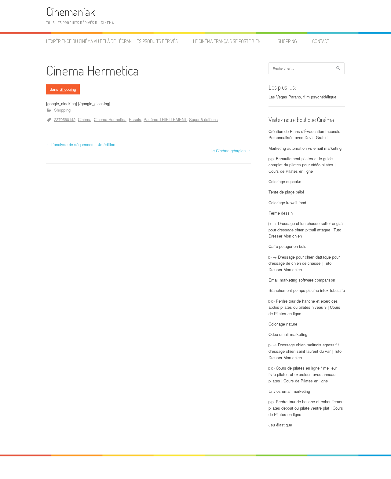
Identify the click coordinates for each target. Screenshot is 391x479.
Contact (320, 41)
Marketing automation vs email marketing (305, 148)
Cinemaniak (70, 11)
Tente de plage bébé (286, 192)
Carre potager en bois (287, 246)
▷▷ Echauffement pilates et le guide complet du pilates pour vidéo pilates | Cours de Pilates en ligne (302, 165)
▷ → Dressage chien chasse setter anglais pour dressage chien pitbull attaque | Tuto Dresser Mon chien (307, 229)
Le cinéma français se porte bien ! (227, 41)
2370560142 (64, 119)
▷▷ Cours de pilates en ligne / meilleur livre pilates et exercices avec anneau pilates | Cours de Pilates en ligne (303, 374)
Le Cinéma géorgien (230, 150)
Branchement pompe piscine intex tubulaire (307, 290)
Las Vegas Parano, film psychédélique (302, 97)
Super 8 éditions (203, 119)
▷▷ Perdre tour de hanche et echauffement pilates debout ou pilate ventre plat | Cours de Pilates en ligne (307, 408)
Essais (135, 119)
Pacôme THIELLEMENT (165, 119)
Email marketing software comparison (302, 280)
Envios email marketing (289, 391)
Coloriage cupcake (285, 181)
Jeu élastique (280, 425)
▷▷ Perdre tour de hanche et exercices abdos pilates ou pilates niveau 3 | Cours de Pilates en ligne (304, 307)
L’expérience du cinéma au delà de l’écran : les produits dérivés (112, 41)
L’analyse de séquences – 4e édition (80, 144)
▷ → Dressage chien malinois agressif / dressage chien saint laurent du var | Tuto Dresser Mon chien (305, 351)
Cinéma (84, 119)
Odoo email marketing (288, 334)
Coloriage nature (283, 324)
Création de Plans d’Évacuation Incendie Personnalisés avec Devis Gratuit (304, 134)
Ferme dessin (281, 213)
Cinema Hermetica (110, 119)
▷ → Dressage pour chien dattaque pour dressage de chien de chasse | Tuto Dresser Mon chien (304, 263)
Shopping (287, 41)
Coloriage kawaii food (287, 202)
